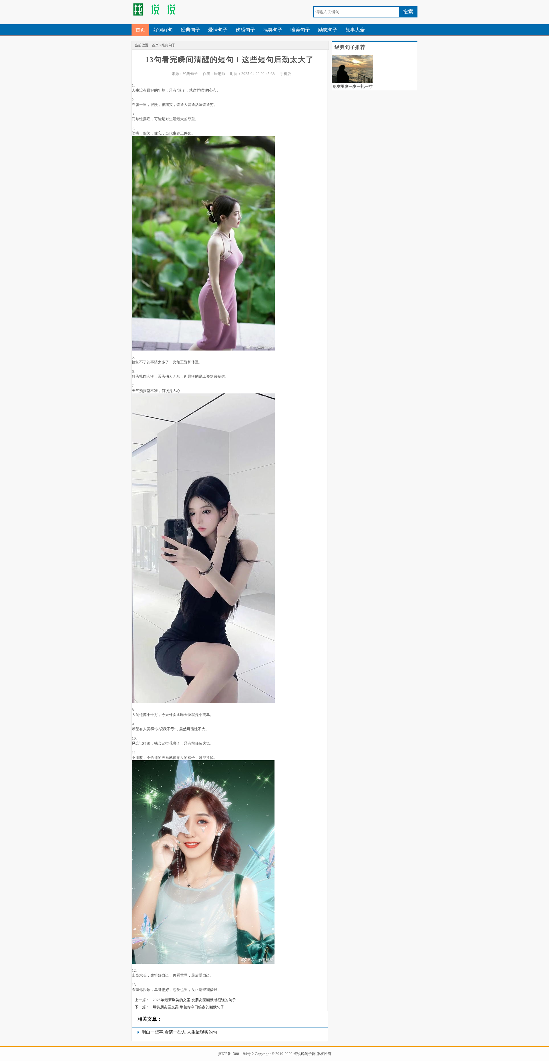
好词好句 (163, 30)
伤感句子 (245, 30)
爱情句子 (218, 30)
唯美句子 (300, 30)
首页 (140, 30)
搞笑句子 (273, 30)
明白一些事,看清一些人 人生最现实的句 (179, 1032)
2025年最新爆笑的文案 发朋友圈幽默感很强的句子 (194, 1000)
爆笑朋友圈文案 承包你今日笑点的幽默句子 (188, 1007)
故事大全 (355, 30)
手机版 (285, 74)
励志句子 (327, 30)
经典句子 (190, 30)
